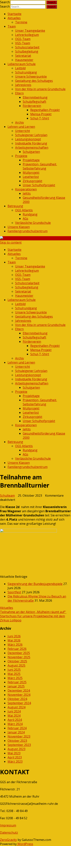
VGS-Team (22, 43)
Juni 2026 (14, 636)
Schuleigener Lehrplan (31, 135)
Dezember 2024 (19, 690)
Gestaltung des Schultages (34, 81)
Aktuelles (14, 18)
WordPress (25, 844)
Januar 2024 (16, 732)
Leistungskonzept (28, 139)
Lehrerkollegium (27, 35)
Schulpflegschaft (34, 101)
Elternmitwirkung (35, 97)
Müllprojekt (31, 172)
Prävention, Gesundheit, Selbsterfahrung (40, 166)
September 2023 (19, 745)
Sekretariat (23, 56)
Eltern (19, 93)
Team (12, 26)
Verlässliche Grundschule (33, 223)
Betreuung (15, 206)
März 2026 (15, 644)
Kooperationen (26, 189)
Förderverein (32, 106)
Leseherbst (31, 177)
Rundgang (30, 214)
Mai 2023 (14, 753)
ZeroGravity (8, 840)
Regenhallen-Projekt (45, 110)
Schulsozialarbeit (27, 47)
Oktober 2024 (17, 699)
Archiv (19, 122)
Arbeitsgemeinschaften (31, 147)
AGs (25, 218)
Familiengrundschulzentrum (28, 231)
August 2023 (16, 749)
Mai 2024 (14, 715)
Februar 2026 (17, 649)
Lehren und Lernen (21, 127)
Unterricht (22, 131)
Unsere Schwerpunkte (31, 76)
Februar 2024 (17, 728)
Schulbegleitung (26, 51)
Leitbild (20, 68)
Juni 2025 (14, 670)
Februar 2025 (17, 682)
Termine (21, 22)
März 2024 (15, 724)
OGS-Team (22, 39)
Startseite (14, 14)
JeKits (27, 193)
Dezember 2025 (19, 653)
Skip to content (11, 242)
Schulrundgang (26, 72)
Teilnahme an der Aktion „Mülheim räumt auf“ (33, 612)
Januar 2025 (16, 686)
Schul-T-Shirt (39, 118)
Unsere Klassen (19, 227)
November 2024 (19, 695)
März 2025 (15, 678)
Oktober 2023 (17, 741)
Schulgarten (31, 152)
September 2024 (19, 703)
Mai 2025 (14, 674)
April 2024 (15, 720)
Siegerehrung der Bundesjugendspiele (35, 584)
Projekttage (31, 160)
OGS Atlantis (24, 210)
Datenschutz (9, 832)
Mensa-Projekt (40, 114)
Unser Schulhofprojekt (39, 185)
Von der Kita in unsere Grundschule (40, 89)
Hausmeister (24, 60)
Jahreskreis (23, 85)
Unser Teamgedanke (30, 30)
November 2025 (19, 657)
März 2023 (15, 761)
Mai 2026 (14, 640)
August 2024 (16, 707)
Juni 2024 (14, 711)
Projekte (21, 156)
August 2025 (16, 665)
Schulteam (7, 495)
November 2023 (19, 736)
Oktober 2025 (17, 661)
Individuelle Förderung (31, 143)
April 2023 (15, 757)
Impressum (8, 825)
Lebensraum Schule (22, 64)
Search (5, 2)
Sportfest (14, 592)
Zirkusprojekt (32, 181)
